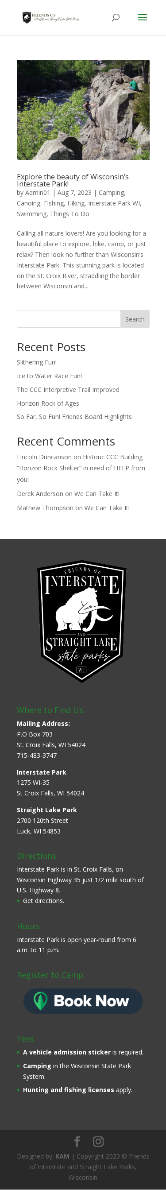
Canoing (28, 203)
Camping (111, 192)
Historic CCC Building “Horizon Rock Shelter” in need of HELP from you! (81, 468)
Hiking (76, 203)
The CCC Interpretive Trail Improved (68, 389)
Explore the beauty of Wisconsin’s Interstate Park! (73, 180)
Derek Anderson (40, 493)
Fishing (54, 203)
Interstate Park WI (114, 203)
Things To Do (69, 213)
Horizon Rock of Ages (48, 403)
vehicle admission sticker (70, 1052)
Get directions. (43, 900)
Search (135, 319)
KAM (62, 1156)
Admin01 (37, 192)
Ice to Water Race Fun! (49, 376)
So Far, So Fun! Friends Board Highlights (74, 416)
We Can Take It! (97, 493)
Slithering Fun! (37, 362)
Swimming (31, 213)
